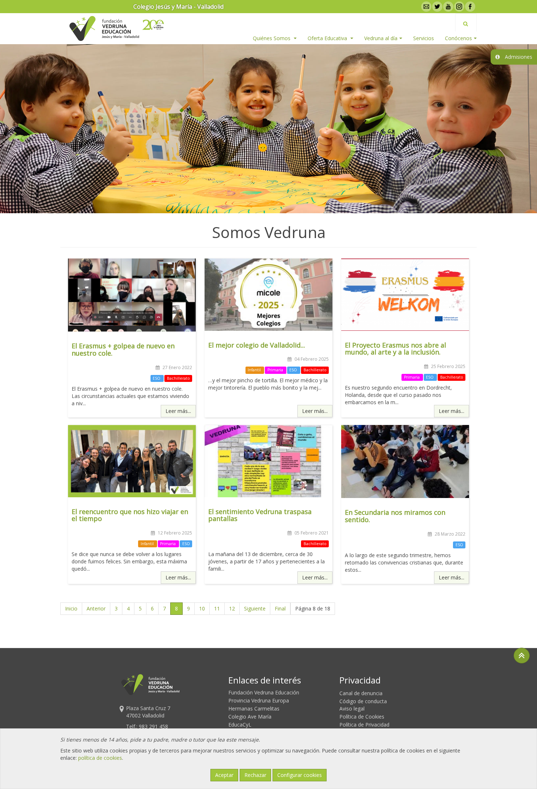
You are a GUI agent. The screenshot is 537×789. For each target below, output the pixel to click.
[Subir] (522, 655)
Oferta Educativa (328, 38)
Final (280, 608)
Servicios (423, 38)
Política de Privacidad (364, 724)
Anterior (96, 608)
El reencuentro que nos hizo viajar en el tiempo (130, 515)
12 (232, 608)
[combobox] (466, 22)
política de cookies (100, 757)
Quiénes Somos (272, 38)
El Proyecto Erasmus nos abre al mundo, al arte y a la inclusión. (395, 349)
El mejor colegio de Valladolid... (256, 345)
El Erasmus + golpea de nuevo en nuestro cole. (123, 349)
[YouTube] (447, 6)
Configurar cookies (299, 774)
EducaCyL (239, 724)
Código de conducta (363, 701)
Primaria (275, 369)
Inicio (71, 608)
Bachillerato (178, 378)
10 (202, 608)
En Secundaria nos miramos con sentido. (395, 516)
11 (217, 608)
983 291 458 (153, 726)
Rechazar (255, 774)
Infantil (255, 369)
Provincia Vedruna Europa (258, 700)
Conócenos (458, 38)
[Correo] (425, 6)
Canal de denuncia (360, 693)
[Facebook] (469, 6)
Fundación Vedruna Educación (263, 692)
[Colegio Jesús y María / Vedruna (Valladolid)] (103, 28)
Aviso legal (352, 708)
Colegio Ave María (249, 716)
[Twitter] (436, 6)
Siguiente (255, 608)
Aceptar (224, 774)
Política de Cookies (361, 716)
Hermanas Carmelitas (253, 708)
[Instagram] (458, 6)
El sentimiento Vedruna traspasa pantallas (260, 515)
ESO (157, 378)
